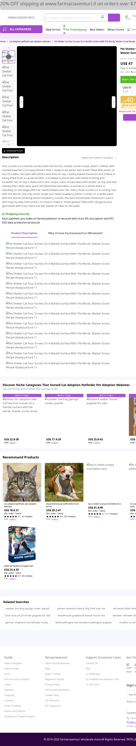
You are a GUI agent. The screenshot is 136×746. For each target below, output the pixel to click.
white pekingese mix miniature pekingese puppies (83, 622)
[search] (114, 18)
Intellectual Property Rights (19, 716)
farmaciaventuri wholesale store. (80, 739)
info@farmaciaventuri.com (104, 679)
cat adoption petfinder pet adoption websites (30, 41)
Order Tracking (12, 705)
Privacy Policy (52, 684)
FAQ (88, 668)
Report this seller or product (97, 157)
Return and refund (14, 711)
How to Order (11, 668)
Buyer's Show (52, 673)
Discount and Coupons (17, 679)
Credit (7, 684)
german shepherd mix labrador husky (26, 622)
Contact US (92, 663)
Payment (9, 689)
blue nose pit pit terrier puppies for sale (27, 615)
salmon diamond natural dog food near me (81, 608)
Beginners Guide (54, 679)
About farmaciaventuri (57, 663)
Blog (47, 668)
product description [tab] (24, 233)
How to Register (13, 663)
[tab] (75, 233)
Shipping (9, 695)
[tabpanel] (59, 306)
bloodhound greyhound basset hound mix (81, 615)
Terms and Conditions (57, 689)
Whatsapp (94, 673)
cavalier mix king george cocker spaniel (27, 608)
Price (7, 673)
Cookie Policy (52, 695)
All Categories (53, 705)
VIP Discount (52, 700)
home (3, 41)
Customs (9, 700)
